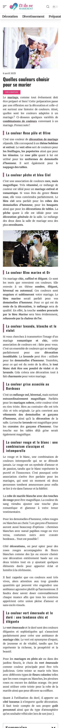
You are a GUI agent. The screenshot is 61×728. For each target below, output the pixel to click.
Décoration (11, 92)
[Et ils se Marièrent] (21, 6)
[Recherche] (48, 6)
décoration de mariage (43, 139)
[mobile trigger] (5, 6)
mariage (13, 97)
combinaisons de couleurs (20, 121)
